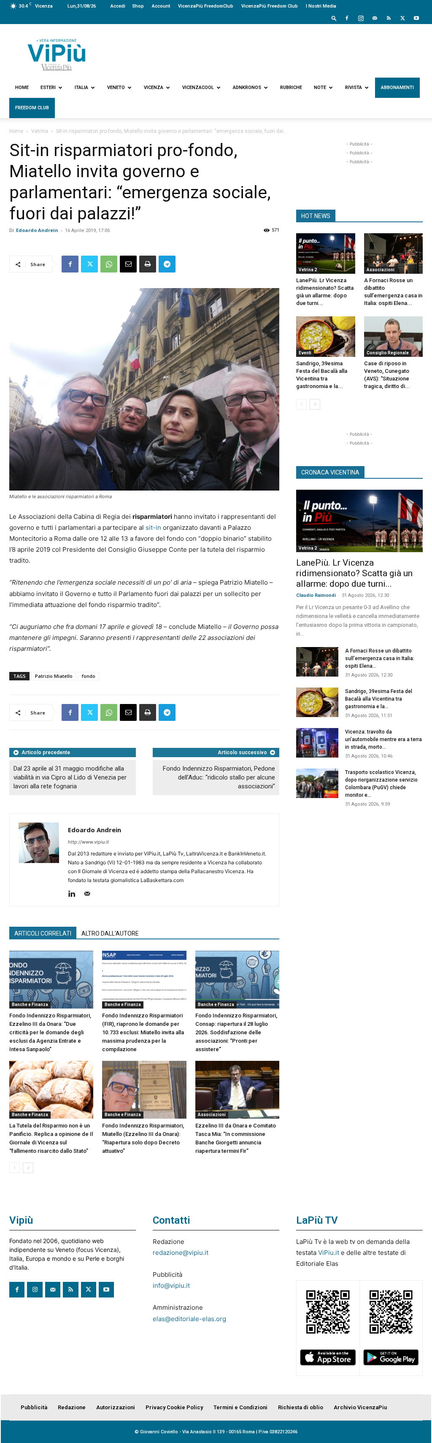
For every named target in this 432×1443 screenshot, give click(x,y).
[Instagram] (360, 18)
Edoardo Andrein (37, 230)
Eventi (305, 353)
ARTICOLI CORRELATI (42, 933)
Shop (138, 6)
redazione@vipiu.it (180, 1253)
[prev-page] (14, 1167)
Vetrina (39, 131)
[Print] (147, 264)
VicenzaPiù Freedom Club (269, 6)
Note (320, 87)
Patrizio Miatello (54, 676)
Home (22, 87)
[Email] (128, 264)
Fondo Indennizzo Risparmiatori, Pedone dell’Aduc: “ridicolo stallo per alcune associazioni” (219, 777)
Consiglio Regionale (388, 353)
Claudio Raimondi (316, 595)
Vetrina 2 (308, 269)
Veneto (116, 87)
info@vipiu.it (171, 1285)
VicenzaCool (198, 87)
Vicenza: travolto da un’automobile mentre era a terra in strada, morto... (383, 739)
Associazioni (212, 1114)
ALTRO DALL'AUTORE (110, 933)
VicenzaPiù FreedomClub (205, 6)
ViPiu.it (328, 1253)
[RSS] (388, 18)
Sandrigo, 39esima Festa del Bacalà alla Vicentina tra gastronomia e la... (378, 698)
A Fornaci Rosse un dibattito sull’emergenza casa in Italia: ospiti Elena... (379, 658)
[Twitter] (402, 18)
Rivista (353, 87)
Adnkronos (247, 87)
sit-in (153, 527)
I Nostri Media (321, 6)
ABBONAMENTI (397, 87)
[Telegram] (167, 264)
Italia (81, 87)
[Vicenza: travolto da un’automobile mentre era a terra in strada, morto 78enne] (317, 743)
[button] (334, 18)
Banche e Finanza (30, 1004)
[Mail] (374, 18)
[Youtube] (416, 18)
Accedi (118, 6)
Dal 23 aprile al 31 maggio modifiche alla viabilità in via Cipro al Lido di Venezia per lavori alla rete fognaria (70, 777)
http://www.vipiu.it (88, 842)
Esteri (48, 87)
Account (161, 6)
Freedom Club (32, 108)
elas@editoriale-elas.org (189, 1319)
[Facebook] (346, 18)
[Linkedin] (75, 894)
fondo (88, 676)
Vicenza (153, 87)
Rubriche (291, 87)
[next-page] (28, 1167)
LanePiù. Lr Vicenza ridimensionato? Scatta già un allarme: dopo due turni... (354, 573)
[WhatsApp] (108, 264)
